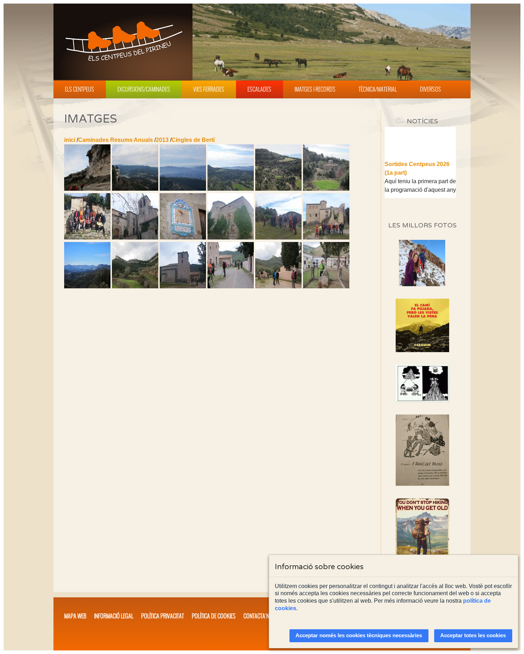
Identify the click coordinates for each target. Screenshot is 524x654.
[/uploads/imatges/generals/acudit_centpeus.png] (422, 383)
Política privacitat (162, 616)
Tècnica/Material (378, 89)
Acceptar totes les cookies (473, 635)
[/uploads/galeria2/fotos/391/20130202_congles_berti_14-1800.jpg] (87, 238)
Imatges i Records (314, 89)
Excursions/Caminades (143, 89)
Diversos (430, 89)
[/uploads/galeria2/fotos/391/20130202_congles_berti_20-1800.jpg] (278, 238)
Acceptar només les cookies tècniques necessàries (359, 635)
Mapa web (75, 616)
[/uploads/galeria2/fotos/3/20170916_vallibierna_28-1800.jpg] (422, 284)
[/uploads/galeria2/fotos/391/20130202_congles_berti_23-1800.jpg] (87, 286)
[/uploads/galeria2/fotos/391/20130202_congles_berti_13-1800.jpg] (326, 189)
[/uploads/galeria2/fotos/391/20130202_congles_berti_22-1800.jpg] (326, 238)
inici (69, 140)
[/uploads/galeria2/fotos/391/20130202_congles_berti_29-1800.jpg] (135, 286)
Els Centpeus (79, 89)
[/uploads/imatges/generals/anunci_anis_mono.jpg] (422, 450)
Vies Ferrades (208, 89)
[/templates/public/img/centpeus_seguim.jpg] (422, 325)
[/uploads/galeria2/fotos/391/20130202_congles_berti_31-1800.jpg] (183, 286)
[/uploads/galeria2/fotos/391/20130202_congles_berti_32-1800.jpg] (230, 286)
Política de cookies (214, 616)
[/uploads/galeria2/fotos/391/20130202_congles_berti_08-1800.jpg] (183, 189)
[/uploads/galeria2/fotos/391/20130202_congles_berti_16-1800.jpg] (183, 238)
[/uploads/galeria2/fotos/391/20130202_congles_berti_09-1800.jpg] (230, 189)
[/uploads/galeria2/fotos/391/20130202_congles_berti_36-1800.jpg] (278, 286)
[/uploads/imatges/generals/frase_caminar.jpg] (422, 538)
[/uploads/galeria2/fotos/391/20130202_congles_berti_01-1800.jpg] (87, 189)
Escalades (259, 89)
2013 (162, 140)
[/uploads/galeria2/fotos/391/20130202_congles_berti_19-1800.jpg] (230, 238)
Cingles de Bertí (193, 140)
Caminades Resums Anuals (115, 140)
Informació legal (113, 616)
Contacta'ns (257, 616)
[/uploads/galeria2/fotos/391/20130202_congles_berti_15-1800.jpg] (135, 238)
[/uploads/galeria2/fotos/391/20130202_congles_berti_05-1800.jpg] (135, 189)
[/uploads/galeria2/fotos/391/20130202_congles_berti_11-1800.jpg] (278, 189)
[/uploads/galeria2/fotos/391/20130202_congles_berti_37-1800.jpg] (326, 286)
